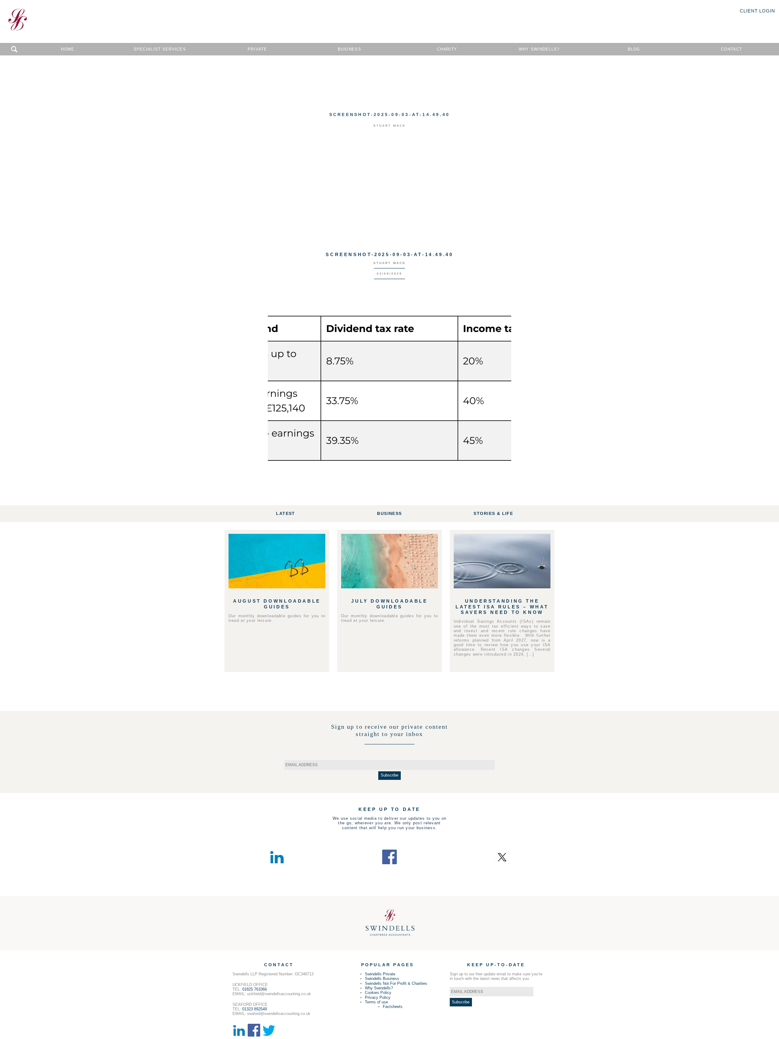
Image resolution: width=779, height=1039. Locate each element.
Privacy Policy (377, 997)
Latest (285, 513)
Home (67, 49)
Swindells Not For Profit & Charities (396, 983)
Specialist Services (160, 49)
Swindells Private (380, 974)
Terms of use (376, 1002)
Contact (731, 49)
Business (349, 49)
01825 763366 (254, 989)
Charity (447, 49)
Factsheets (393, 1006)
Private (257, 49)
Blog (634, 49)
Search (14, 49)
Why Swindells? (539, 49)
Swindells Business (382, 978)
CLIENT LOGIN (757, 10)
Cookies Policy (378, 992)
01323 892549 (254, 1009)
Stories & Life (493, 513)
